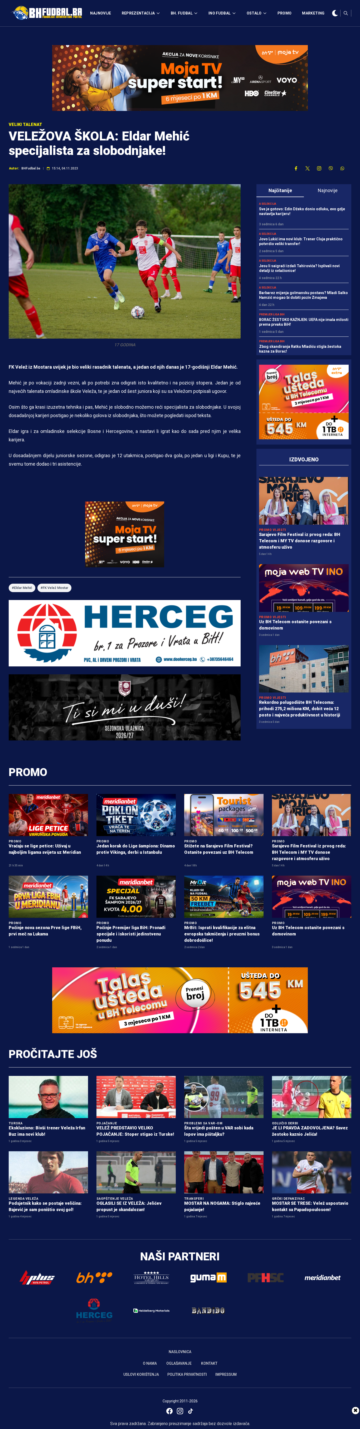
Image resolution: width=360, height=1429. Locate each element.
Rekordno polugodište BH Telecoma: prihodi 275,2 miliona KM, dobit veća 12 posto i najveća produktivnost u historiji (299, 709)
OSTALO (254, 13)
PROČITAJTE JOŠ (53, 1054)
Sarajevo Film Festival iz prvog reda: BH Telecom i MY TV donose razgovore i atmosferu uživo (299, 541)
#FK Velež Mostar (54, 588)
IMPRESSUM (226, 1374)
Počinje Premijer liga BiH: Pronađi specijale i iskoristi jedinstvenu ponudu (131, 934)
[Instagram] (180, 1411)
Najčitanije (280, 190)
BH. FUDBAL (182, 13)
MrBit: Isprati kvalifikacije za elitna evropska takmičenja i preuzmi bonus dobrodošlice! (222, 934)
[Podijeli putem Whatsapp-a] (342, 168)
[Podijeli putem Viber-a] (331, 168)
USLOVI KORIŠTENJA (141, 1374)
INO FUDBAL (219, 13)
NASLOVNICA (180, 1352)
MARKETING (313, 13)
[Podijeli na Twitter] (307, 168)
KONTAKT (209, 1363)
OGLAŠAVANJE (179, 1363)
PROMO (285, 13)
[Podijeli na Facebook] (296, 168)
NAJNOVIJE (100, 13)
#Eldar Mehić (22, 588)
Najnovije (328, 190)
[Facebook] (169, 1411)
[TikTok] (190, 1411)
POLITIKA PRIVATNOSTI (187, 1374)
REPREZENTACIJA (138, 13)
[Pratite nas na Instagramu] (319, 168)
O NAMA (150, 1363)
